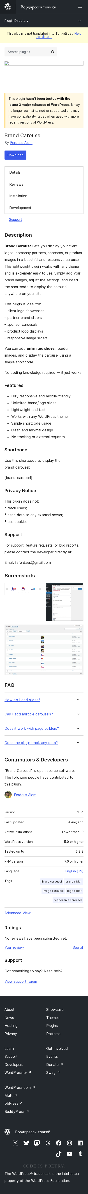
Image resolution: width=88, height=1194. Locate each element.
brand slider (73, 881)
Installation (18, 196)
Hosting (11, 1025)
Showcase (55, 1009)
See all (78, 947)
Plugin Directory (16, 20)
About (9, 1009)
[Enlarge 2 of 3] (77, 589)
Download (15, 155)
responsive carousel (68, 900)
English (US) (74, 871)
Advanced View (18, 913)
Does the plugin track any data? (31, 743)
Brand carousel (52, 881)
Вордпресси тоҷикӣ (32, 1132)
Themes (53, 1017)
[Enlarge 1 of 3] (36, 589)
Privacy (11, 1033)
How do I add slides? (22, 700)
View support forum (21, 981)
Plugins (52, 1025)
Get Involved (57, 1048)
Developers (14, 1064)
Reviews (16, 184)
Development (20, 207)
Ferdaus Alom (21, 142)
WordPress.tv (18, 1072)
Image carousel (53, 890)
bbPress (14, 1103)
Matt (11, 1095)
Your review (14, 947)
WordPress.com (20, 1087)
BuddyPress (17, 1111)
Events (52, 1056)
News (9, 1017)
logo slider (74, 890)
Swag (53, 1072)
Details (15, 172)
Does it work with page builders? (32, 728)
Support (15, 219)
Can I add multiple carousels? (29, 714)
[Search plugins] (52, 51)
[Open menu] (81, 7)
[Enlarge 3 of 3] (77, 630)
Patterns (53, 1033)
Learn (9, 1048)
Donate (54, 1064)
